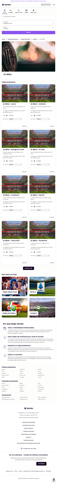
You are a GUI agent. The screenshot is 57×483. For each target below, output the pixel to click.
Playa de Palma (5, 385)
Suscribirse (41, 463)
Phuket (21, 387)
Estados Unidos (5, 375)
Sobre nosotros (28, 428)
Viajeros (5, 27)
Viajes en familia (23, 397)
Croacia (39, 377)
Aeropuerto (5, 119)
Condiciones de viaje (28, 425)
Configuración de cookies (29, 448)
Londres (39, 385)
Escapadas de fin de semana (8, 399)
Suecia (21, 373)
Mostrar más (28, 268)
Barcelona (22, 385)
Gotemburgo (5, 389)
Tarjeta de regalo (28, 440)
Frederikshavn (41, 387)
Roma (3, 387)
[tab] (4, 11)
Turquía (39, 369)
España (3, 369)
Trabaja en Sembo (28, 431)
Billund (21, 383)
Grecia (39, 371)
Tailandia (40, 373)
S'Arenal (39, 391)
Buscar (28, 32)
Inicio (3, 39)
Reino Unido (22, 375)
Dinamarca (22, 369)
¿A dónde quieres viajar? (9, 16)
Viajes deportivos (13, 39)
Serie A (35, 39)
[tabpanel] (28, 24)
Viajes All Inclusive (6, 397)
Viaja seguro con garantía (28, 434)
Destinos (28, 437)
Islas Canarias (41, 375)
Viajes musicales (41, 399)
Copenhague (41, 389)
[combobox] (28, 18)
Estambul (4, 391)
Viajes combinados (42, 397)
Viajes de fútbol (25, 39)
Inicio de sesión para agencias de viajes (28, 443)
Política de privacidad (28, 422)
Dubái (21, 389)
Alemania (4, 373)
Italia (3, 371)
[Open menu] (54, 5)
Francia (21, 371)
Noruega (22, 377)
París (39, 383)
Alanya (3, 383)
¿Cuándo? (5, 22)
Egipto (3, 377)
